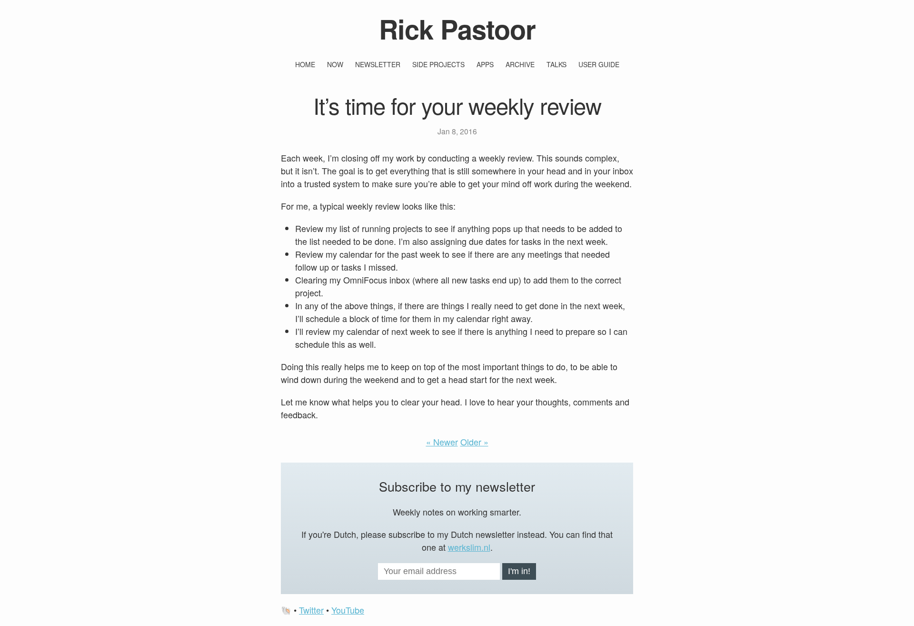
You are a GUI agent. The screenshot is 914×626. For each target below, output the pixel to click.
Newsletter (377, 64)
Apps (485, 64)
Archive (520, 64)
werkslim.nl (469, 547)
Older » (474, 441)
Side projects (438, 64)
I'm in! (519, 571)
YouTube (347, 610)
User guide (598, 64)
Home (305, 64)
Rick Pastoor (457, 29)
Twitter (311, 610)
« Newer (442, 441)
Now (335, 64)
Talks (556, 64)
